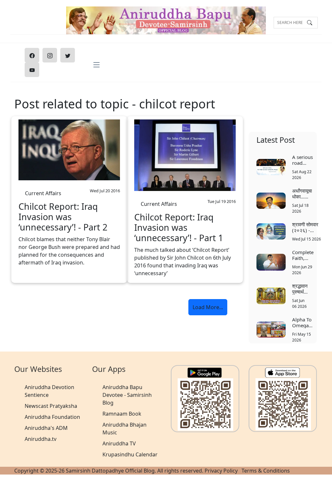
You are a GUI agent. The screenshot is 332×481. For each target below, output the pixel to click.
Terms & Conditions (266, 470)
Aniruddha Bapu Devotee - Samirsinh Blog (127, 395)
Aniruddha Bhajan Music (124, 428)
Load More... (208, 307)
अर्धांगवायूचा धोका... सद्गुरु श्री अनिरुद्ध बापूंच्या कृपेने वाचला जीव (302, 193)
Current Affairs (43, 191)
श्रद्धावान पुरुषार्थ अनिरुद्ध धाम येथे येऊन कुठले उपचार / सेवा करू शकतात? (300, 289)
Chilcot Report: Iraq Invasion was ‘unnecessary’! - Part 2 (62, 217)
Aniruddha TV (119, 443)
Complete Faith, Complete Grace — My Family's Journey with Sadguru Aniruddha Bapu (304, 255)
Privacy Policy (221, 470)
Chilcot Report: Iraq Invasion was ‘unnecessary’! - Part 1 (178, 227)
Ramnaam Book (121, 413)
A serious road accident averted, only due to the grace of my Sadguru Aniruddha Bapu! (304, 160)
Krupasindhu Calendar (130, 454)
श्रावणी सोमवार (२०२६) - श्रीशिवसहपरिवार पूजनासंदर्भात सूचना (307, 227)
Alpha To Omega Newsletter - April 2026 (304, 322)
